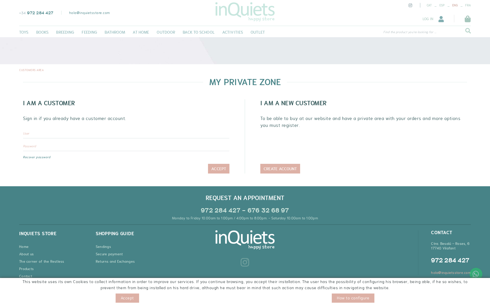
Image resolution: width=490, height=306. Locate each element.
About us (26, 254)
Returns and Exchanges (115, 261)
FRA (468, 5)
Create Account (280, 168)
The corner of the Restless (41, 261)
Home (24, 247)
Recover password (36, 157)
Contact (25, 276)
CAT (429, 5)
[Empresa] (245, 11)
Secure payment (109, 254)
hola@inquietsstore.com (89, 13)
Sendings (103, 247)
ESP (442, 5)
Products (26, 269)
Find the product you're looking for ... (409, 32)
